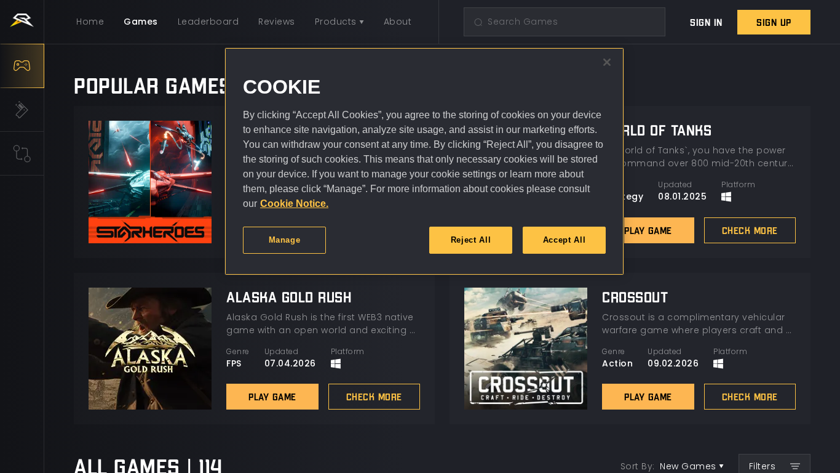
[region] (424, 161)
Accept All (564, 240)
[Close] (606, 62)
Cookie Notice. (294, 203)
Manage (285, 240)
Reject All (471, 240)
